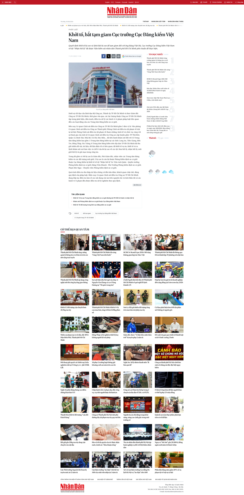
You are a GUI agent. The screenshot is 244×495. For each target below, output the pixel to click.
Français (117, 2)
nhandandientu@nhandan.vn (174, 491)
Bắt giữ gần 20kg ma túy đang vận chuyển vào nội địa (73, 443)
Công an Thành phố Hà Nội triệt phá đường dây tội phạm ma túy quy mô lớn (106, 416)
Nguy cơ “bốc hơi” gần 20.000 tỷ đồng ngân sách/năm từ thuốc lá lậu (169, 443)
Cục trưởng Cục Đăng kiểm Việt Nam (106, 213)
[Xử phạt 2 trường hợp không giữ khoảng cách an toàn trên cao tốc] (106, 352)
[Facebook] (104, 56)
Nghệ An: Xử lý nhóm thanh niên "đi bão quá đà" (136, 363)
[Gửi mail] (113, 56)
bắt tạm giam (87, 213)
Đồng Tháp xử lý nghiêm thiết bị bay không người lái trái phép (105, 336)
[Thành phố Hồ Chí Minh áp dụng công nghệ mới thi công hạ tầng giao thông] (75, 270)
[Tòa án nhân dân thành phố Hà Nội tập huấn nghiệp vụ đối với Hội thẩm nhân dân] (137, 432)
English (107, 2)
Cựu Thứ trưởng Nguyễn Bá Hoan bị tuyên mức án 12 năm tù (74, 471)
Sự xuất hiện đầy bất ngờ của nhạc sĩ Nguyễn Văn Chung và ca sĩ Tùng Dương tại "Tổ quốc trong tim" (105, 282)
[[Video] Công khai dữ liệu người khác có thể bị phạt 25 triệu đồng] (169, 380)
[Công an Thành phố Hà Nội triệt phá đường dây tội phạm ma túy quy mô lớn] (106, 405)
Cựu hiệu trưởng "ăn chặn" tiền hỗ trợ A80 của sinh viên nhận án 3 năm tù (105, 471)
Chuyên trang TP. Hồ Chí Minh (85, 217)
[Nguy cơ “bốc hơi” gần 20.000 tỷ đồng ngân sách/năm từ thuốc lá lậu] (169, 432)
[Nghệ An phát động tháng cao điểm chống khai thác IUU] (75, 380)
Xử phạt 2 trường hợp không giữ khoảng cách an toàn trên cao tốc (104, 363)
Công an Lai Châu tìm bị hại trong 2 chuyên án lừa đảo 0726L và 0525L (136, 391)
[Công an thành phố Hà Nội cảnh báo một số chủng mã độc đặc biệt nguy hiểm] (169, 352)
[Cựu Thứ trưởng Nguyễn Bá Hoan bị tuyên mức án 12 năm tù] (75, 460)
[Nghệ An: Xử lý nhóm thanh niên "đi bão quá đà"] (137, 352)
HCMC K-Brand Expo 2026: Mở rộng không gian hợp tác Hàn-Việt (157, 81)
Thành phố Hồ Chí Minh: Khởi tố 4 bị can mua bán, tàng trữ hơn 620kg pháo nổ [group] (178, 25)
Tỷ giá (160, 138)
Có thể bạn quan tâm (75, 229)
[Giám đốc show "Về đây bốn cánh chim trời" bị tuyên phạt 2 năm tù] (137, 325)
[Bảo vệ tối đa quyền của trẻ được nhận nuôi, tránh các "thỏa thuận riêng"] (106, 432)
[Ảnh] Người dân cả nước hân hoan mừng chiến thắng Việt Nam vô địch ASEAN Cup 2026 (157, 119)
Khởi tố (76, 213)
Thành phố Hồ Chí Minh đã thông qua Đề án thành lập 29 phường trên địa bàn (169, 253)
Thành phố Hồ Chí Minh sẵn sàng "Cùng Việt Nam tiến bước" (158, 71)
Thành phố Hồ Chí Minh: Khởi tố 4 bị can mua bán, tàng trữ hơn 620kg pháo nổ (106, 310)
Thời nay (146, 21)
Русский (124, 2)
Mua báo (195, 2)
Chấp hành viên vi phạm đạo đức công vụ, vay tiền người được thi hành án (105, 391)
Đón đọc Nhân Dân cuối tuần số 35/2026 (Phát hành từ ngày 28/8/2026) (158, 90)
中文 (112, 2)
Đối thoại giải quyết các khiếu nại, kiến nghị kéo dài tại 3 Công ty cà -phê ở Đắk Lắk (75, 365)
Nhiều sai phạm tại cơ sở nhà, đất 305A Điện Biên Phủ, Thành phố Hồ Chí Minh (75, 337)
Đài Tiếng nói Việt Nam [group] (143, 479)
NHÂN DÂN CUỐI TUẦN (158, 21)
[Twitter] (108, 56)
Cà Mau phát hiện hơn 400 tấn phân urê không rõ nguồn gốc (168, 308)
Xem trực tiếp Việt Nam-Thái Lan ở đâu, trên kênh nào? (158, 99)
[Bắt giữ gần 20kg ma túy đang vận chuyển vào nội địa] (75, 432)
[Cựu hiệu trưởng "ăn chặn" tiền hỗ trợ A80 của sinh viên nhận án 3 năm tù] (106, 460)
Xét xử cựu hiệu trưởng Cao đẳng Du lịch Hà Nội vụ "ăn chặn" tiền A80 (136, 471)
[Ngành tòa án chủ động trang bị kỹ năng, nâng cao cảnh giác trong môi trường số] (137, 405)
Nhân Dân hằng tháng (175, 21)
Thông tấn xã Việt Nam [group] (124, 479)
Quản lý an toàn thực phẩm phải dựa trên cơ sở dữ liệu (168, 416)
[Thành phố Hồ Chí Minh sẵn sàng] (106, 242)
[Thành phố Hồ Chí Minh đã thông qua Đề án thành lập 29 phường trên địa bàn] (169, 242)
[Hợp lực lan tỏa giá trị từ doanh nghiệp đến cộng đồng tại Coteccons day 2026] (169, 270)
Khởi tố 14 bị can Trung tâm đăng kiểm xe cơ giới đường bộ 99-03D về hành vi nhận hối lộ (103, 198)
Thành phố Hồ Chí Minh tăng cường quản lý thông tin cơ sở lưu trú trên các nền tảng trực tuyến (157, 61)
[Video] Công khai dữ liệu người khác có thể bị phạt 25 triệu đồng (168, 391)
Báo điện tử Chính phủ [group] (105, 479)
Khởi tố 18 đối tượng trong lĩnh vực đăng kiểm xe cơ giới (92, 205)
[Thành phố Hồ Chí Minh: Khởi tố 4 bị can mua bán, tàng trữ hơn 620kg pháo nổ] (106, 297)
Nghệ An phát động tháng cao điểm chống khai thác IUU (73, 391)
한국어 (137, 2)
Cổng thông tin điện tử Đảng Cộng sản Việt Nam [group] (77, 479)
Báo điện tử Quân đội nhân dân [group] (166, 479)
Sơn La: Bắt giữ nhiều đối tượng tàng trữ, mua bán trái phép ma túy (136, 308)
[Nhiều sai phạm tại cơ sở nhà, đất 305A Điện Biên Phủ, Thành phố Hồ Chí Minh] (75, 325)
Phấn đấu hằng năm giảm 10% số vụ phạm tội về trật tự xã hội (168, 471)
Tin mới (205, 2)
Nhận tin (229, 2)
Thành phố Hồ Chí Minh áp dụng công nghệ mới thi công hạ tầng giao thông (74, 281)
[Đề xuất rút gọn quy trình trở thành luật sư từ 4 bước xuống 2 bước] (169, 325)
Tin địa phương (217, 2)
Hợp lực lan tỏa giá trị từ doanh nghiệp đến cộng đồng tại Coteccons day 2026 (169, 281)
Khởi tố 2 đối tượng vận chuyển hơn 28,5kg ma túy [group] (133, 25)
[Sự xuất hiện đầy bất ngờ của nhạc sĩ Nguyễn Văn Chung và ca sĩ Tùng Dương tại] (106, 270)
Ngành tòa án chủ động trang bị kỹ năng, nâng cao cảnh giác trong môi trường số (136, 417)
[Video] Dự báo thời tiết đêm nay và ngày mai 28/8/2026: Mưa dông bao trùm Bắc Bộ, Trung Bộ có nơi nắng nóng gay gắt (158, 129)
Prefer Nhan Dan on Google (133, 56)
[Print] (118, 56)
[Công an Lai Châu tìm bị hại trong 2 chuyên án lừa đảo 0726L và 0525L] (137, 380)
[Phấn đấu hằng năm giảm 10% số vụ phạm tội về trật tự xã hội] (169, 460)
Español (131, 2)
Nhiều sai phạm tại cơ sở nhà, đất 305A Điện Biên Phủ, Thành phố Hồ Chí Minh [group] (87, 25)
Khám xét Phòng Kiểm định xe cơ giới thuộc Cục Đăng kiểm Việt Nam (96, 201)
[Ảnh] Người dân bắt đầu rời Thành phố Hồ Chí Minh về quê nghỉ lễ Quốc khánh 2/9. (137, 282)
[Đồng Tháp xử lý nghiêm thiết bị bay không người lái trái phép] (106, 325)
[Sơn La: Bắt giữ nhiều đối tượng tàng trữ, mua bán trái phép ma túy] (137, 297)
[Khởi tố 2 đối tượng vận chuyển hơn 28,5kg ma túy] (75, 297)
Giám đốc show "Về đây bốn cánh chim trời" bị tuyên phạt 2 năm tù (137, 336)
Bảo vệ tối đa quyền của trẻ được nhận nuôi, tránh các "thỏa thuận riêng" (105, 443)
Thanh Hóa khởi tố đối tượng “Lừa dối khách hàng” (74, 416)
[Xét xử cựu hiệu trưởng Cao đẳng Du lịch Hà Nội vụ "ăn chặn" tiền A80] (137, 460)
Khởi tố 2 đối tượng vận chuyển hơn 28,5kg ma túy (73, 308)
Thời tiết (152, 138)
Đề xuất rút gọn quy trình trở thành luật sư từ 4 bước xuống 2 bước (169, 336)
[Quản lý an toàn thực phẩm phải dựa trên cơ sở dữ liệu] (169, 405)
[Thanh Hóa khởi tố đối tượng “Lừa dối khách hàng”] (75, 405)
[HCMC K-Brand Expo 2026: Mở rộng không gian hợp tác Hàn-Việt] (137, 242)
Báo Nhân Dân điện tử (122, 13)
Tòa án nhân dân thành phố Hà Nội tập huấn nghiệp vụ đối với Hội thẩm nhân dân (137, 445)
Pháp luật (73, 30)
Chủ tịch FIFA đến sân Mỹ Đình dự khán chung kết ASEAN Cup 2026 (158, 109)
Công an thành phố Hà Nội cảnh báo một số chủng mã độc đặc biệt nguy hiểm (168, 365)
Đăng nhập (240, 2)
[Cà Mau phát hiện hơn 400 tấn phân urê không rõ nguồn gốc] (169, 297)
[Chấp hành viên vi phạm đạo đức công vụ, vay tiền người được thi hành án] (106, 380)
